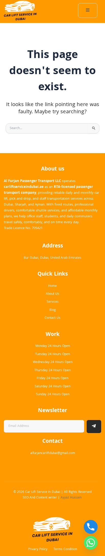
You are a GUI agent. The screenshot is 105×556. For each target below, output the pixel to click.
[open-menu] (87, 10)
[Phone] (91, 527)
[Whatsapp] (91, 543)
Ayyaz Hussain (72, 498)
